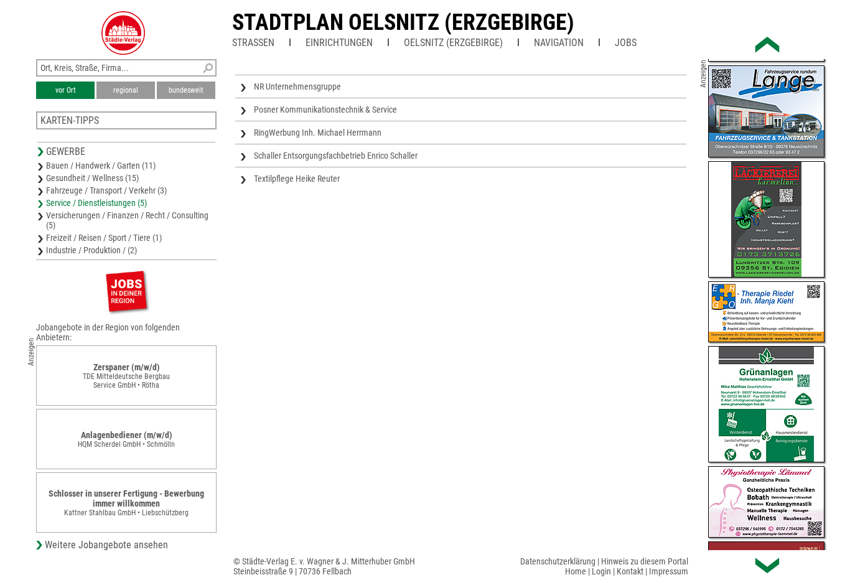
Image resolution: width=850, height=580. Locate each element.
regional (125, 90)
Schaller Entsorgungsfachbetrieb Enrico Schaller (336, 156)
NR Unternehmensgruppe (297, 86)
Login (601, 571)
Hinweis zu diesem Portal (644, 561)
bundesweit (186, 90)
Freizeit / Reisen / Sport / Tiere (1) (104, 238)
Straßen (253, 43)
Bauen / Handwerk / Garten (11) (101, 166)
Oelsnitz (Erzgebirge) (453, 43)
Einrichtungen (339, 43)
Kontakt (630, 571)
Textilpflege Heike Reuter (297, 179)
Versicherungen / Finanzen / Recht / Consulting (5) (127, 220)
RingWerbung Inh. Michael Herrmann (317, 133)
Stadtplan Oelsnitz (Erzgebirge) (403, 22)
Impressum (668, 571)
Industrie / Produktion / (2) (91, 250)
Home (575, 571)
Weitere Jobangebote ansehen (106, 545)
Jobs (626, 43)
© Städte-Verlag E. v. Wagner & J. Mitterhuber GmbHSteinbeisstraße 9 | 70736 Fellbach (324, 566)
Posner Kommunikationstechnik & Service (325, 110)
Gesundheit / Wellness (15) (92, 178)
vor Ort (65, 90)
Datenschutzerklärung (557, 561)
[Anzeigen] (126, 291)
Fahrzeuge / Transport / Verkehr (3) (106, 190)
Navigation (559, 43)
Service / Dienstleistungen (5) (96, 203)
